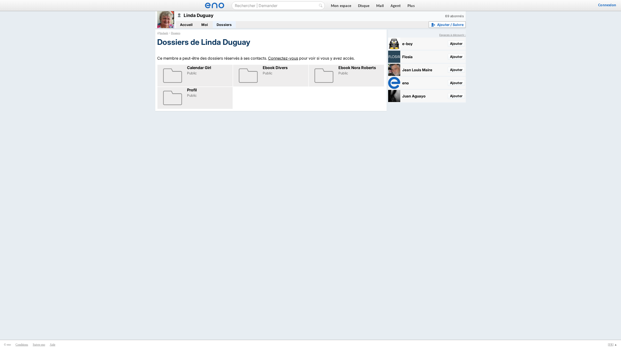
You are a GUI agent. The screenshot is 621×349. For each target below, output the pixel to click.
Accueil (186, 25)
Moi (204, 25)
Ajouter (456, 43)
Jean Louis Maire (417, 70)
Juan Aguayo (413, 96)
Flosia (407, 57)
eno (405, 83)
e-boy (407, 43)
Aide (52, 344)
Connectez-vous (283, 58)
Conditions (22, 344)
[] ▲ (612, 344)
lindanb (164, 33)
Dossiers (224, 25)
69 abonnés (454, 16)
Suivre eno (39, 344)
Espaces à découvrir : (452, 35)
